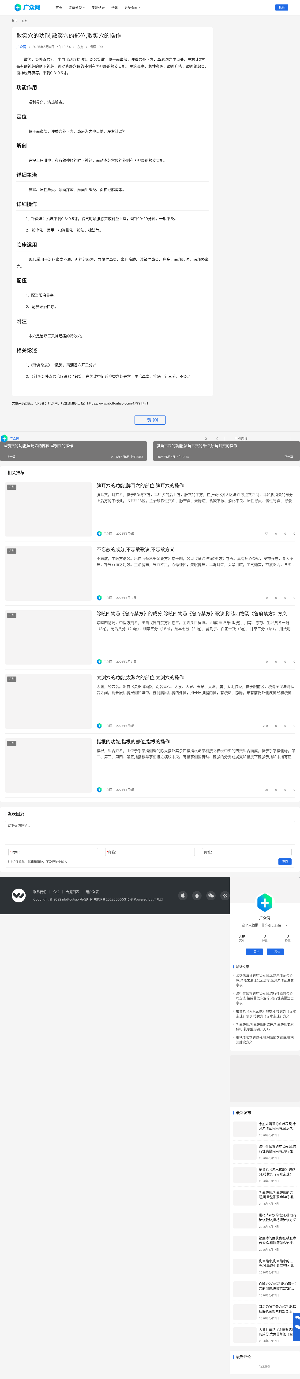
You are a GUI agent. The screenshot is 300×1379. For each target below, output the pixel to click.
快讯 (114, 7)
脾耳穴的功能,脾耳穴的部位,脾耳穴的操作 (140, 486)
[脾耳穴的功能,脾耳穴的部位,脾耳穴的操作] (48, 509)
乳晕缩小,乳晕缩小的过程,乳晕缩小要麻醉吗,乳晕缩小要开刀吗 (276, 1265)
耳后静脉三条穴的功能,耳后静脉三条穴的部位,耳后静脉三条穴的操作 (277, 1311)
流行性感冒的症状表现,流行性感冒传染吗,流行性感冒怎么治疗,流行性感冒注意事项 (265, 998)
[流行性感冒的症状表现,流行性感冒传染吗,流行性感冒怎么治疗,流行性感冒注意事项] (245, 1152)
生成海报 (240, 439)
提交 (285, 861)
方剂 (80, 47)
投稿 (282, 7)
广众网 (21, 47)
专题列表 (98, 7)
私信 (277, 951)
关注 (256, 951)
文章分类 (75, 7)
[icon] (183, 895)
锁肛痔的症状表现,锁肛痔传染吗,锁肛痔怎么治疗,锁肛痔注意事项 (277, 1242)
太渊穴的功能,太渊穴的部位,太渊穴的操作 (140, 677)
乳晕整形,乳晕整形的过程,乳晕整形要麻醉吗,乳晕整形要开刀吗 (276, 1196)
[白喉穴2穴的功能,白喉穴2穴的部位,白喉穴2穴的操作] (245, 1289)
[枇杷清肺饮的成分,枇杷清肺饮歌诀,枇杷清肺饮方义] (245, 1220)
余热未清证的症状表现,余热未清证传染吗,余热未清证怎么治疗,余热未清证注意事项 (265, 980)
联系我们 (39, 892)
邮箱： (112, 852)
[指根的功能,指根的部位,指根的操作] (48, 765)
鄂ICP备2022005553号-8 (113, 899)
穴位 (56, 892)
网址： (209, 852)
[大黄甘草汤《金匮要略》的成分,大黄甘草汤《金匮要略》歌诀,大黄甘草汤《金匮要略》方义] (245, 1335)
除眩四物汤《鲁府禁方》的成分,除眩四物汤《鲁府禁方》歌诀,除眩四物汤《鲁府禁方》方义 (192, 614)
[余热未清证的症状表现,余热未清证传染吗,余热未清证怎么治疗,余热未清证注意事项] (245, 1129)
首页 (59, 7)
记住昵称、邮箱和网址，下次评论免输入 (39, 862)
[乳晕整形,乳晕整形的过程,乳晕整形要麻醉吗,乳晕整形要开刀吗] (245, 1198)
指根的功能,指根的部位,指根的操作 (133, 742)
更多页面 (131, 7)
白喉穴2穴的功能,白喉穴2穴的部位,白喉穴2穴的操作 (277, 1288)
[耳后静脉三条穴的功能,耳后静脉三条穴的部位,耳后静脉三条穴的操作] (245, 1312)
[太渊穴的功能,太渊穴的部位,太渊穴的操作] (48, 701)
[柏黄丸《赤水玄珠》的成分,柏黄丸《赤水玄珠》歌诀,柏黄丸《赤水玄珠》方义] (245, 1175)
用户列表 (92, 892)
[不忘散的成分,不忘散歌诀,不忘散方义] (48, 573)
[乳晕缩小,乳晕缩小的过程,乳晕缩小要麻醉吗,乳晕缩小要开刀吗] (245, 1266)
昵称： (16, 852)
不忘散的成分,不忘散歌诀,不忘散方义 (135, 549)
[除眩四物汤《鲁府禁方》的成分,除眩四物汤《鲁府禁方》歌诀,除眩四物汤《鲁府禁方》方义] (48, 637)
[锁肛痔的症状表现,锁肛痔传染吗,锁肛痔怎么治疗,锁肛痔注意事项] (245, 1243)
